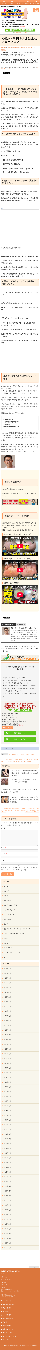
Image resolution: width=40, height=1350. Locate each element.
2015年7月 (7, 1248)
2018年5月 (7, 1120)
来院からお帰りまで (9, 1304)
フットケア (7, 68)
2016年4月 (7, 1214)
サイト (3, 860)
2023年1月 (7, 1073)
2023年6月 (7, 1058)
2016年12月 (8, 1186)
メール (4, 854)
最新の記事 (22, 624)
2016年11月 (7, 1191)
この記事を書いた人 (9, 624)
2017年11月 (7, 1134)
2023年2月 (7, 1068)
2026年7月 (7, 973)
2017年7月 (7, 1153)
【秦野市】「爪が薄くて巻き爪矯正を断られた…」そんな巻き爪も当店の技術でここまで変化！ (30, 810)
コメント (5, 828)
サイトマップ (7, 1340)
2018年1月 (7, 1129)
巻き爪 (6, 896)
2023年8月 (7, 1049)
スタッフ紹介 (7, 1308)
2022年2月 (7, 1077)
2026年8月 (7, 968)
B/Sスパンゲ (8, 948)
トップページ (7, 1301)
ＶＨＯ (6, 943)
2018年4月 (7, 1125)
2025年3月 (7, 1030)
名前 (3, 847)
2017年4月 (7, 1167)
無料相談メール (20, 733)
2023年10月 (8, 1039)
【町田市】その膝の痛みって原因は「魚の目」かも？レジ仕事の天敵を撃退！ (10, 810)
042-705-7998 (23, 710)
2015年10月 (8, 1238)
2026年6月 (7, 978)
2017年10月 (8, 1139)
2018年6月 (7, 1115)
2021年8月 (7, 1082)
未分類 (6, 886)
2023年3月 (7, 1063)
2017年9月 (7, 1143)
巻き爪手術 (7, 919)
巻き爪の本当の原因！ (11, 905)
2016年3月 (7, 1219)
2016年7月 (7, 1210)
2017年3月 (7, 1172)
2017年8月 (7, 1148)
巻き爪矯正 (7, 900)
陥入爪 (6, 924)
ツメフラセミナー (10, 914)
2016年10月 (8, 1195)
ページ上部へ (34, 1267)
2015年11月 (7, 1233)
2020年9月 (7, 1091)
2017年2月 (7, 1177)
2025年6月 (7, 1020)
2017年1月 (7, 1181)
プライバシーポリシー (10, 1336)
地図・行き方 (8, 727)
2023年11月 (7, 1035)
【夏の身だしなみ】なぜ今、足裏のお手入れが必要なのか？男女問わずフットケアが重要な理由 (24, 799)
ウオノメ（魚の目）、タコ (12, 952)
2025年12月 (8, 1006)
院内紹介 (6, 1311)
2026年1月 (7, 1001)
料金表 (5, 1322)
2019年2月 (7, 1106)
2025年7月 (7, 1016)
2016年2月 (7, 1224)
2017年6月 (7, 1158)
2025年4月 (7, 1025)
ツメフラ (7, 891)
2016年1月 (7, 1229)
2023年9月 (7, 1044)
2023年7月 (7, 1054)
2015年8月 (7, 1243)
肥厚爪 (6, 938)
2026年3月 (7, 992)
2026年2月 (7, 997)
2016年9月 (7, 1200)
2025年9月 (7, 1011)
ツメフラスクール (10, 910)
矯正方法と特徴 (8, 1318)
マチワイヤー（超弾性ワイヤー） (15, 933)
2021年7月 (7, 1087)
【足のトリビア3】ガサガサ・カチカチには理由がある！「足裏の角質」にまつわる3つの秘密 (24, 773)
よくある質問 (7, 1315)
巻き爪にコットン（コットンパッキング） (18, 929)
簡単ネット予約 (20, 739)
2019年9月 (7, 1096)
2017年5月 (7, 1162)
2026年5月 (7, 983)
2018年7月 (7, 1110)
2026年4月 (7, 987)
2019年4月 (7, 1101)
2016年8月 (7, 1205)
